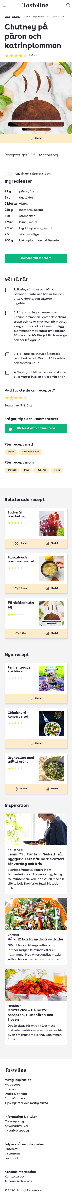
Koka (57, 470)
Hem (7, 17)
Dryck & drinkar (16, 1094)
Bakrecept (12, 1089)
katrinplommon (30, 452)
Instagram (12, 1153)
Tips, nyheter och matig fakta (26, 1103)
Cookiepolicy (14, 1121)
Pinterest (11, 1149)
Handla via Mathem (36, 258)
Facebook (12, 1158)
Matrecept (12, 1084)
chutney (12, 470)
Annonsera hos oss (18, 1181)
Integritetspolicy (17, 1130)
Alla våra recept (17, 1098)
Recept (16, 17)
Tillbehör (41, 470)
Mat (26, 470)
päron (11, 452)
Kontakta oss (15, 1176)
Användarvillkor (16, 1126)
